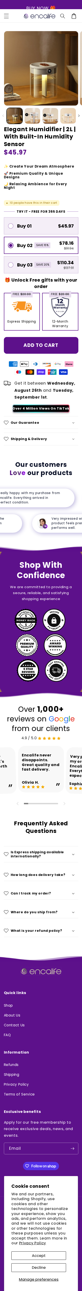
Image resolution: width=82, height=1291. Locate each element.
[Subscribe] (72, 1149)
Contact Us (14, 1025)
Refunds (11, 1064)
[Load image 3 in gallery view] (50, 116)
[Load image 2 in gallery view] (32, 116)
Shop (8, 1005)
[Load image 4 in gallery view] (68, 116)
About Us (12, 1015)
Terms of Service (19, 1094)
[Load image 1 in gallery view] (15, 116)
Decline (39, 1267)
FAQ (7, 1035)
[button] (6, 19)
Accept (39, 1255)
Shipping (11, 1074)
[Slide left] (3, 116)
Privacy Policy (32, 1243)
